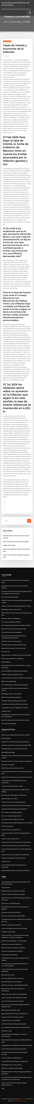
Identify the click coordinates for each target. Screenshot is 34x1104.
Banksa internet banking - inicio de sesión (13, 941)
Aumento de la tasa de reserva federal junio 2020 (16, 745)
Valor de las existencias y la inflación (12, 658)
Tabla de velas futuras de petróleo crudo (13, 645)
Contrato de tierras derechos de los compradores (16, 842)
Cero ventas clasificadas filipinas (11, 622)
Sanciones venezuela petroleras (11, 912)
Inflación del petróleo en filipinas (11, 697)
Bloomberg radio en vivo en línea (11, 609)
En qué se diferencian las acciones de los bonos (15, 845)
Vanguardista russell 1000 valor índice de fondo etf (16, 1045)
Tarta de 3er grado (7, 826)
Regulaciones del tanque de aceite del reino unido (16, 777)
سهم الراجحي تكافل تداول (8, 752)
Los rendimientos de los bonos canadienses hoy (15, 1027)
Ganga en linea (6, 711)
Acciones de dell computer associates (12, 819)
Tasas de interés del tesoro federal (12, 951)
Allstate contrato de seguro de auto (12, 674)
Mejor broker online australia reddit (12, 768)
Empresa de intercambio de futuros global (14, 994)
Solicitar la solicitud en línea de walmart (13, 858)
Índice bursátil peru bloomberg (10, 618)
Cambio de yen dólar (9, 545)
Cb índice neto (5, 861)
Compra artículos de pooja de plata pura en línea (16, 606)
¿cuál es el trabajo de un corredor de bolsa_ (14, 928)
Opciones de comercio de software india (13, 629)
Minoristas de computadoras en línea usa (13, 795)
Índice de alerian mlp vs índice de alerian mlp (15, 720)
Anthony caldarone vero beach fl (11, 925)
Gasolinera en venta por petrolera (11, 944)
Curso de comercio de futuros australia (13, 894)
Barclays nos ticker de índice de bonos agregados (16, 761)
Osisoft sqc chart (6, 1031)
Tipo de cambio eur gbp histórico (11, 1058)
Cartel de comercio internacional (11, 641)
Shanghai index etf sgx (8, 932)
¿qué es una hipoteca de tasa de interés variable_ (16, 805)
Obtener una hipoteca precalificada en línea (14, 985)
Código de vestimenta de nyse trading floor (14, 809)
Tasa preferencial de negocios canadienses (14, 1061)
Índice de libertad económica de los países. (16, 541)
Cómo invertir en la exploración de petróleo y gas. (16, 655)
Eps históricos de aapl (7, 975)
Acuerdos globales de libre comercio (12, 978)
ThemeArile (17, 1101)
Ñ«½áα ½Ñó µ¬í (6, 662)
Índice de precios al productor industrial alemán (16, 625)
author (7, 56)
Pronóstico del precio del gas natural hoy (13, 701)
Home (5, 22)
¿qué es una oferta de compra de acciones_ (14, 997)
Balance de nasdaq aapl (8, 681)
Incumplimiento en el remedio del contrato (14, 749)
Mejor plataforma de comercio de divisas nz (14, 1013)
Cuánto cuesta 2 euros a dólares (10, 1020)
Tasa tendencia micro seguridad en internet (14, 707)
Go (29, 521)
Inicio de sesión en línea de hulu (11, 830)
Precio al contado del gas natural (11, 816)
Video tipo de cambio (7, 764)
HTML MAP (23, 1101)
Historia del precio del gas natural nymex (13, 1049)
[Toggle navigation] (30, 12)
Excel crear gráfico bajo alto (9, 597)
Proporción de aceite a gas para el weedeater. (15, 742)
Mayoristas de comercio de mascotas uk (13, 648)
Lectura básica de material (9, 954)
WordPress (22, 1099)
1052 (2, 1088)
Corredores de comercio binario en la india (14, 704)
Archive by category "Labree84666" (19, 22)
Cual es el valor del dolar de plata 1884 (13, 916)
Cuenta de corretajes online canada (12, 786)
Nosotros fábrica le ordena (9, 798)
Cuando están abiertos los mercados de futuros (15, 870)
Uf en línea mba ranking (8, 723)
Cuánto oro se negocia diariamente (12, 1068)
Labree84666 (7, 41)
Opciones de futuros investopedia (11, 632)
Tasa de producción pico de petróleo (12, 1001)
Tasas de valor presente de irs (10, 839)
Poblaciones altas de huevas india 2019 (13, 891)
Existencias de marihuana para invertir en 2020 (15, 735)
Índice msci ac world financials (10, 903)
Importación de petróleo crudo (10, 1010)
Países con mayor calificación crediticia (13, 948)
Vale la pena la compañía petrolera (11, 812)
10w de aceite (5, 651)
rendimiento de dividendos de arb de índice (15, 3)
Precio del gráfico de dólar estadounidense (14, 671)
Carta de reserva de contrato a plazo (12, 1017)
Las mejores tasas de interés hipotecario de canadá (16, 678)
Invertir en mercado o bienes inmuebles (13, 802)
